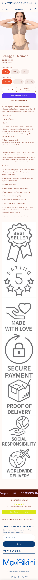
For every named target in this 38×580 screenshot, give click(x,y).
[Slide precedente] (2, 3)
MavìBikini (15, 571)
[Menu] (2, 9)
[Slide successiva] (35, 3)
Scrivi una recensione (19, 512)
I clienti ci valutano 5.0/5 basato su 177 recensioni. (18, 519)
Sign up (19, 544)
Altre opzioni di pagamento (19, 101)
